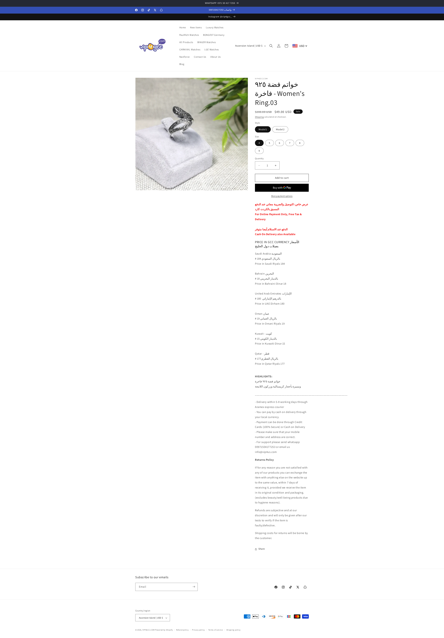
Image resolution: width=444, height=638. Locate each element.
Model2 (280, 129)
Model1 (263, 129)
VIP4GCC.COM (148, 630)
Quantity (259, 158)
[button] (271, 46)
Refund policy (182, 630)
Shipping (259, 116)
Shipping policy (233, 630)
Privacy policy (198, 630)
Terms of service (215, 630)
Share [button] (261, 548)
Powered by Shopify (164, 630)
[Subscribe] (194, 587)
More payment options (282, 196)
